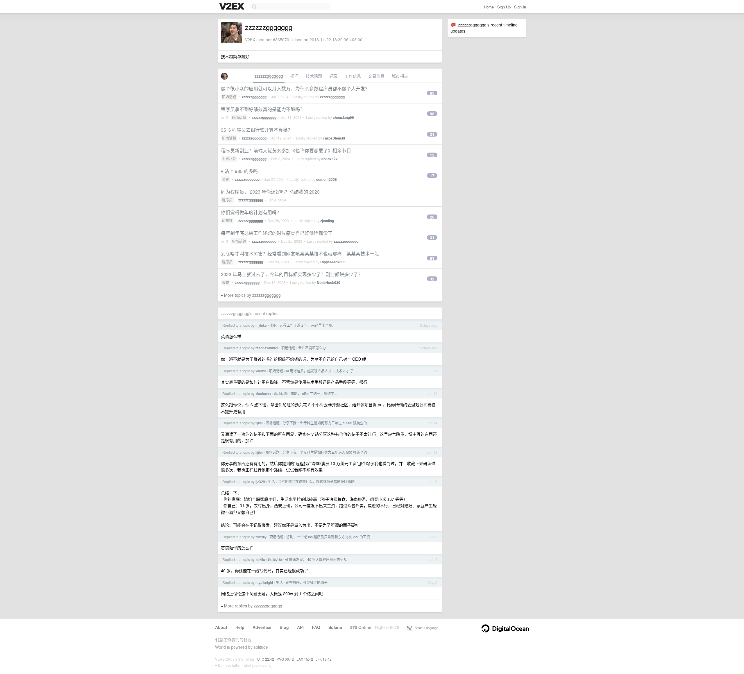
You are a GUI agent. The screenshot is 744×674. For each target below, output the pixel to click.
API (300, 627)
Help (239, 627)
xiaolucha (263, 393)
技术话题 (314, 76)
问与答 (227, 220)
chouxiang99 (343, 117)
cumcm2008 (326, 179)
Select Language (425, 627)
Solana (335, 627)
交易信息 (376, 76)
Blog (284, 627)
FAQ (316, 627)
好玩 (333, 76)
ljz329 (260, 481)
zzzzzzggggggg (269, 76)
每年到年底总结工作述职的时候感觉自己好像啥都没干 (276, 233)
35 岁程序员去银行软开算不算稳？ (256, 129)
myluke (261, 325)
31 (432, 134)
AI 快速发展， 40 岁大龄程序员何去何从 (316, 559)
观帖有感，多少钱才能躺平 (307, 582)
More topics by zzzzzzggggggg (252, 295)
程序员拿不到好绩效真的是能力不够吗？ (263, 109)
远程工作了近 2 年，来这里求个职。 (308, 325)
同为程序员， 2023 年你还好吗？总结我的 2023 (270, 191)
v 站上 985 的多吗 (239, 171)
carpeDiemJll (334, 138)
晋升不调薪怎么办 (312, 347)
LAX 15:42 (304, 659)
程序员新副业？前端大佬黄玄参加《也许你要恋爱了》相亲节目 (286, 150)
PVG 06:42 (285, 659)
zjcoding (327, 220)
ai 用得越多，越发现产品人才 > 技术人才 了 (320, 370)
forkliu (260, 559)
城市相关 (400, 76)
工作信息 (353, 76)
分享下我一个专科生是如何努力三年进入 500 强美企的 (324, 422)
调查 (225, 179)
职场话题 (229, 96)
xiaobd (260, 370)
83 (432, 93)
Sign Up (504, 7)
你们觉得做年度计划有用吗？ (251, 212)
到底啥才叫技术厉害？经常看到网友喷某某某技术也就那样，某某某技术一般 (300, 253)
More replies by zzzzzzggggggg (253, 606)
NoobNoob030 (328, 282)
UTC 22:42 (265, 659)
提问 (294, 76)
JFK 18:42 (324, 659)
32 (432, 278)
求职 (273, 325)
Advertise (262, 627)
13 (432, 155)
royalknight (264, 582)
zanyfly (261, 536)
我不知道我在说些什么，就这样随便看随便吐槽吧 (316, 481)
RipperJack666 (333, 261)
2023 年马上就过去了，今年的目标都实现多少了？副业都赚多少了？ (292, 274)
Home (489, 7)
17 (432, 175)
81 (432, 258)
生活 (271, 481)
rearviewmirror (266, 347)
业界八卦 (229, 158)
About (221, 627)
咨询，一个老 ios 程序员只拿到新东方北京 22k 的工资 (328, 536)
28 (432, 216)
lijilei (259, 422)
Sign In (520, 7)
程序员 (227, 199)
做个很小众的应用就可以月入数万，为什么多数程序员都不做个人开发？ (295, 88)
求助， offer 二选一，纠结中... (314, 393)
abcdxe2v (329, 158)
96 (432, 113)
